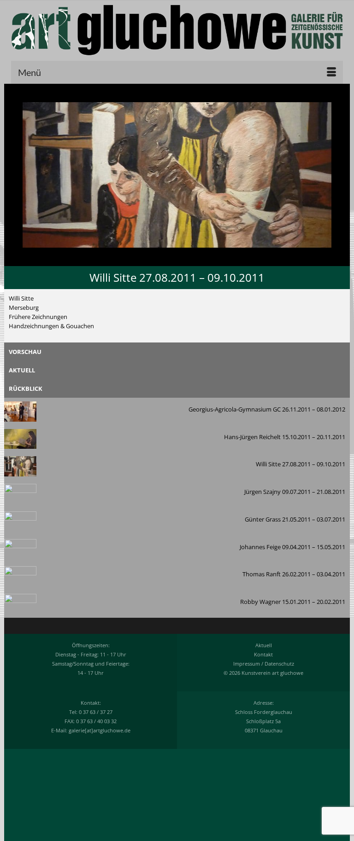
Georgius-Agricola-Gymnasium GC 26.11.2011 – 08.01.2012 (267, 409)
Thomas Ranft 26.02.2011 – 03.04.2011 (293, 574)
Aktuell (263, 645)
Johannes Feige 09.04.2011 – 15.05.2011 (292, 547)
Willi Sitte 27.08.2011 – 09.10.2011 (300, 464)
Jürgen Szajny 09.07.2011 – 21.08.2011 (294, 491)
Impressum (246, 663)
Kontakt (263, 654)
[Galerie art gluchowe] (177, 30)
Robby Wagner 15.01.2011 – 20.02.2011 (292, 601)
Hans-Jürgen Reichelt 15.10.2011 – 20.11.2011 (284, 437)
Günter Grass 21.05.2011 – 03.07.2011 (295, 519)
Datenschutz (279, 663)
